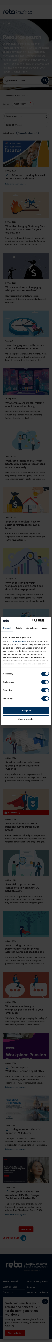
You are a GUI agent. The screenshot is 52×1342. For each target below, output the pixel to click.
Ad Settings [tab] (31, 628)
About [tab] (45, 628)
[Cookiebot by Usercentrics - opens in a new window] (33, 620)
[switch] (45, 682)
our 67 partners (18, 641)
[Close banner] (48, 620)
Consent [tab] (7, 628)
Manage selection (26, 719)
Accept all (26, 710)
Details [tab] (18, 628)
